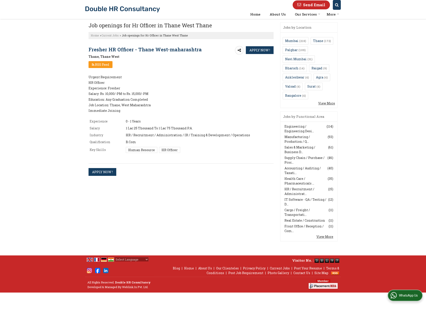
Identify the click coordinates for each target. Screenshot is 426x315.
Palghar (291, 50)
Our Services (306, 14)
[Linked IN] (105, 270)
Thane (318, 41)
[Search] (337, 5)
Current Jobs (110, 35)
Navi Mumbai (296, 59)
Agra (319, 77)
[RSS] (335, 273)
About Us (278, 14)
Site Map (321, 273)
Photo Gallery (278, 273)
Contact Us (301, 273)
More (331, 14)
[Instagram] (89, 270)
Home (255, 14)
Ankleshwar (294, 77)
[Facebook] (97, 270)
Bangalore (293, 95)
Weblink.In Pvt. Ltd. (135, 287)
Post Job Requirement (245, 273)
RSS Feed (101, 64)
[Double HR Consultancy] (122, 9)
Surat (311, 86)
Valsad (290, 86)
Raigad (317, 68)
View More (326, 103)
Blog (176, 268)
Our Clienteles (227, 268)
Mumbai (291, 41)
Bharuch (291, 68)
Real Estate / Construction (304, 220)
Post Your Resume (308, 268)
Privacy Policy (254, 268)
